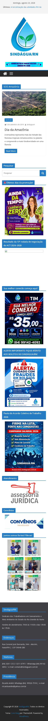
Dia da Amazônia (17, 129)
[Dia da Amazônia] (24, 103)
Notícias (9, 120)
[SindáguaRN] (5, 73)
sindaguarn (31, 124)
